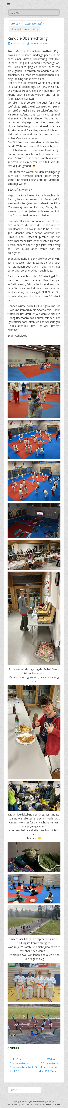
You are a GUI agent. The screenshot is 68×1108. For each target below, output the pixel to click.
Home (16, 23)
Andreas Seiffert (38, 43)
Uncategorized (34, 23)
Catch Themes (52, 1104)
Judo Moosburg (37, 1101)
